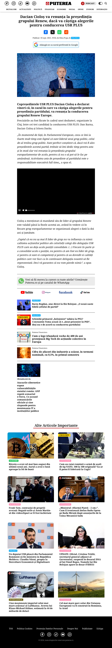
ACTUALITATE (25, 9)
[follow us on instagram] (46, 292)
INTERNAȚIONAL (104, 9)
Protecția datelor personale (49, 628)
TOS (11, 628)
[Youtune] (27, 3)
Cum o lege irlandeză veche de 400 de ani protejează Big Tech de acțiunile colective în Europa (59, 339)
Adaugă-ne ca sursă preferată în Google (58, 44)
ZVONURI (90, 9)
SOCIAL (72, 9)
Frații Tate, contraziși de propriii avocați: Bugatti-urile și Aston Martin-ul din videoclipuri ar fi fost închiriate (30, 510)
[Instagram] (14, 3)
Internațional (16, 600)
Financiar (49, 9)
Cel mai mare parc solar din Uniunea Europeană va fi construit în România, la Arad (80, 606)
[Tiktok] (20, 3)
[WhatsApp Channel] (34, 3)
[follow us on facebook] (66, 292)
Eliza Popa (63, 38)
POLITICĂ (38, 9)
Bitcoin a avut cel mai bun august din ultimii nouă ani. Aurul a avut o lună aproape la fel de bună (29, 467)
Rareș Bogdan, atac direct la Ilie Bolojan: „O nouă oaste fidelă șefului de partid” (62, 305)
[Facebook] (7, 3)
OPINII (80, 9)
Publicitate (87, 628)
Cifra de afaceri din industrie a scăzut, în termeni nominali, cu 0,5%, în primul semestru (62, 353)
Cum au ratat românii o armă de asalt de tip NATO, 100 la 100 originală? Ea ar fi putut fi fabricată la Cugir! (81, 467)
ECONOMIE (61, 9)
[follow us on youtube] (27, 292)
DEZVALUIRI (11, 9)
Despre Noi (72, 628)
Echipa (100, 628)
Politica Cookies (24, 628)
